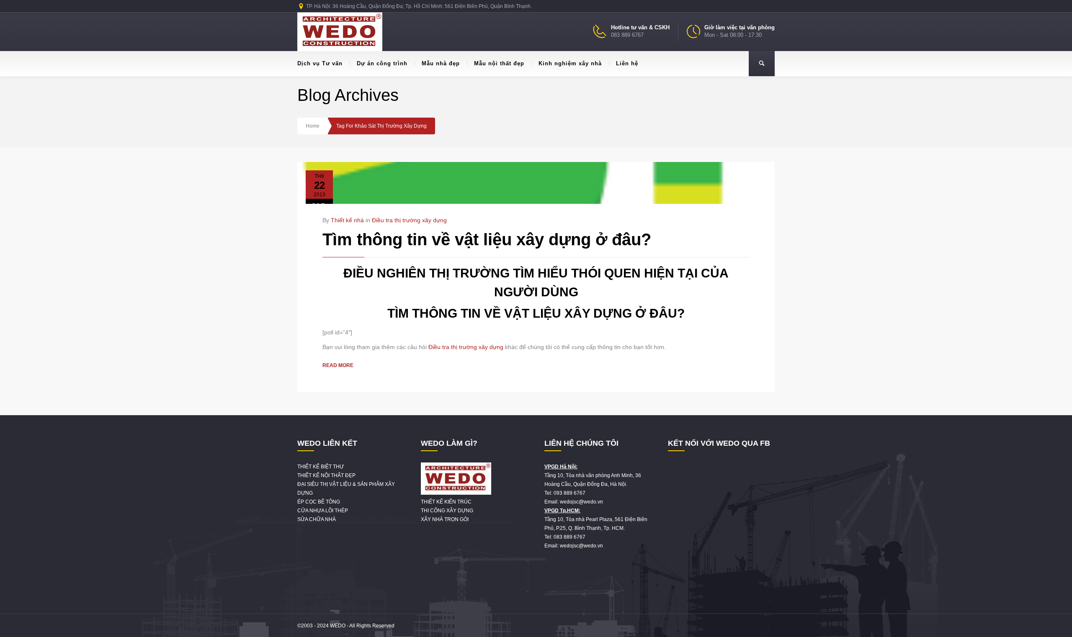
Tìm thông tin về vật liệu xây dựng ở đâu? (486, 239)
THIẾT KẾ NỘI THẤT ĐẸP (326, 475)
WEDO (337, 626)
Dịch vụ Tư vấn (320, 63)
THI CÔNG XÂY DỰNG (447, 511)
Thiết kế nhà (347, 220)
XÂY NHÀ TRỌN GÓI (445, 519)
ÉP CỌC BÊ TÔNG (318, 502)
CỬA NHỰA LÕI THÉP (322, 511)
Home (313, 126)
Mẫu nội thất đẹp (499, 63)
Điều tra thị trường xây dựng (409, 220)
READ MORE (337, 365)
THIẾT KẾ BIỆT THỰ (320, 467)
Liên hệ (627, 63)
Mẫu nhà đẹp (441, 63)
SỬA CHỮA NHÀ (316, 519)
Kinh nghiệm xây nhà (570, 63)
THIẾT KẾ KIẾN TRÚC (446, 502)
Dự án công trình (382, 63)
